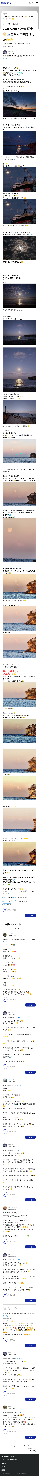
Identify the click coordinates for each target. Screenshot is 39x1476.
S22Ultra (9, 897)
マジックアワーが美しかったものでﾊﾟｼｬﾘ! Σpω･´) (19, 119)
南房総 (9, 904)
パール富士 (10, 901)
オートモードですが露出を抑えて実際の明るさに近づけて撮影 (19, 158)
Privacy (3, 1463)
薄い (8, 708)
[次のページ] (22, 928)
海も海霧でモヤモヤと (12, 310)
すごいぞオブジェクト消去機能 (15, 225)
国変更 (3, 1470)
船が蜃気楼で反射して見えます (14, 600)
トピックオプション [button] (32, 18)
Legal (3, 1466)
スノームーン (22, 897)
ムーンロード (23, 901)
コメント (30, 915)
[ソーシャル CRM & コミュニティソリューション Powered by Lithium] (31, 1450)
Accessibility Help (7, 1456)
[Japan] (6, 3)
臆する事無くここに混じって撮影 (16, 426)
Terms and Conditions (9, 1459)
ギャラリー (6, 58)
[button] (32, 51)
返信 (30, 1005)
